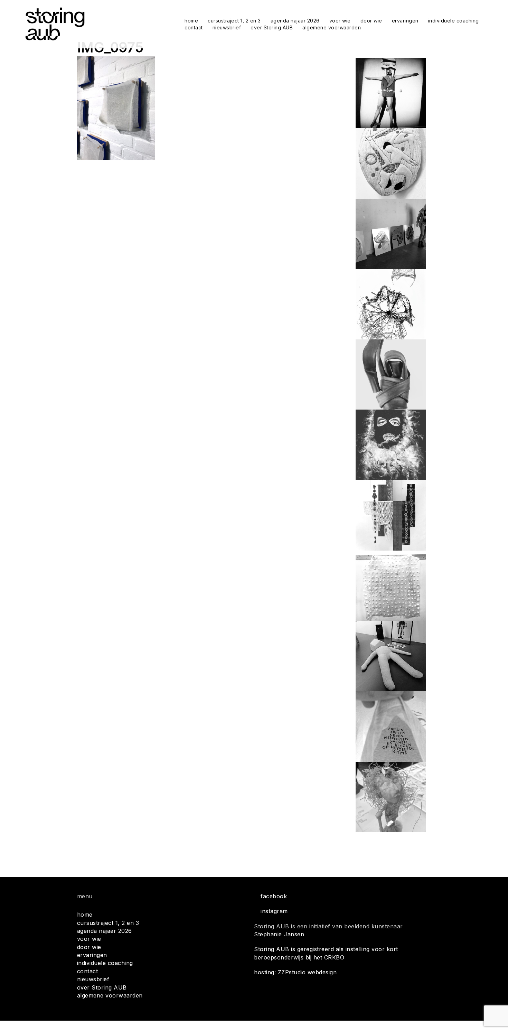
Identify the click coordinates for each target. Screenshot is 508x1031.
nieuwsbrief (227, 27)
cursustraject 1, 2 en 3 (234, 21)
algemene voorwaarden (331, 27)
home (191, 21)
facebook (274, 896)
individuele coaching (453, 21)
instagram (274, 911)
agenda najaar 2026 (295, 21)
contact (194, 27)
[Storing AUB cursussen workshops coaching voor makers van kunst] (55, 23)
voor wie (340, 21)
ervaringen (405, 21)
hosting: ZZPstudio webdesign (295, 972)
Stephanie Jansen (279, 934)
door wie (371, 21)
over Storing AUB (272, 27)
